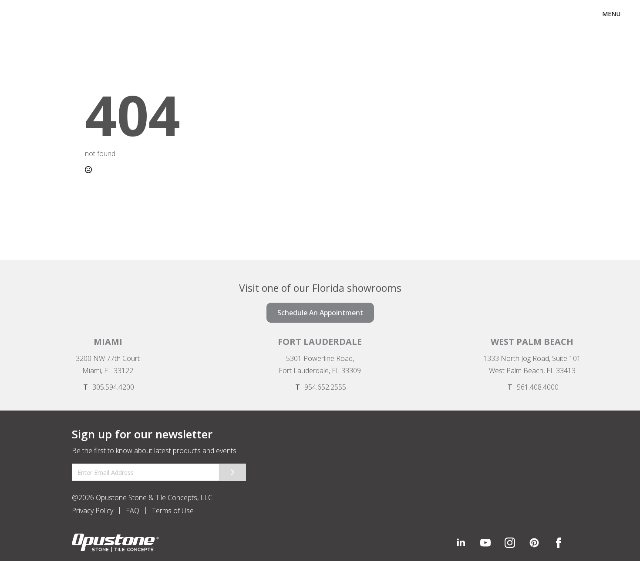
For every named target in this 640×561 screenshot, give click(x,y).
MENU (611, 14)
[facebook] (558, 542)
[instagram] (509, 542)
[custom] (485, 542)
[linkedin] (461, 542)
